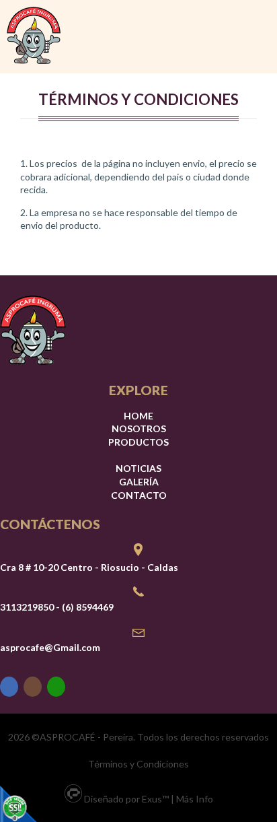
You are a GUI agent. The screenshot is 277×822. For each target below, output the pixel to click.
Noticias (138, 468)
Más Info (194, 798)
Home (138, 415)
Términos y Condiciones (138, 763)
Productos (138, 442)
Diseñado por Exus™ (126, 798)
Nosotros (139, 428)
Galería (139, 481)
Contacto (139, 495)
